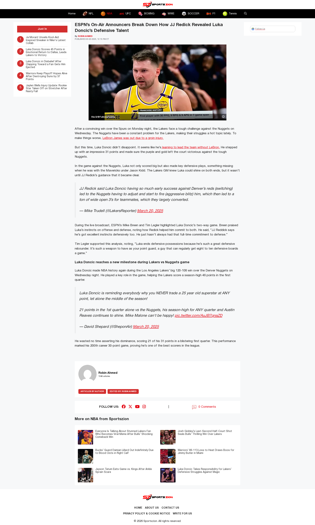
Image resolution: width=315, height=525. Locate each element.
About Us (152, 508)
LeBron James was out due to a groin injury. (133, 138)
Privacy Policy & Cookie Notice (146, 514)
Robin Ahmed (123, 391)
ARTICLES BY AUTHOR (92, 391)
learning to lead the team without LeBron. (190, 147)
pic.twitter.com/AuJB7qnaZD (198, 315)
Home (71, 13)
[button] (245, 13)
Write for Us (182, 514)
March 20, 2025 (150, 211)
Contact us (170, 508)
